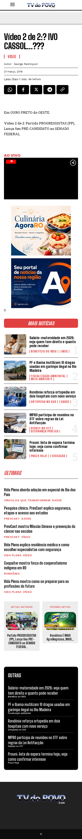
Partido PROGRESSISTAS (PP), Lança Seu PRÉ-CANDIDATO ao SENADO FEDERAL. (21, 641)
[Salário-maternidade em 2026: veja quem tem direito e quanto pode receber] (15, 344)
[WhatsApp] (10, 91)
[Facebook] (23, 91)
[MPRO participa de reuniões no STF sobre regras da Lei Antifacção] (15, 423)
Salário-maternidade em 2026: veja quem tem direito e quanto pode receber (52, 342)
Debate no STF (41, 428)
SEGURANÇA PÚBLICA (45, 431)
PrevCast (12, 518)
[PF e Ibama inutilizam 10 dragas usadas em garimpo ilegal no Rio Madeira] (15, 371)
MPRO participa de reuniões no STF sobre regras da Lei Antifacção (51, 419)
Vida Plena (12, 555)
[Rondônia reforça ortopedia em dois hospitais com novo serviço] (15, 397)
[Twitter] (36, 91)
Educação (58, 455)
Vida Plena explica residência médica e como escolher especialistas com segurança (36, 547)
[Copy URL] (62, 91)
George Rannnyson (26, 64)
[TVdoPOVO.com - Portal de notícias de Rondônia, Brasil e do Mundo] (41, 5)
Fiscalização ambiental (48, 376)
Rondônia (12, 573)
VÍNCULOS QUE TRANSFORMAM (27, 500)
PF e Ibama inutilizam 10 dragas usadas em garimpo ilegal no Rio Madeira (52, 366)
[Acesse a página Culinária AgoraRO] (41, 231)
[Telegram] (49, 91)
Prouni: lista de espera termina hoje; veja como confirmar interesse (52, 446)
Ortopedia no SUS (43, 401)
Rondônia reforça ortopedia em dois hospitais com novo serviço (52, 394)
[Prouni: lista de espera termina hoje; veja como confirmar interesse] (15, 449)
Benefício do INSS (44, 351)
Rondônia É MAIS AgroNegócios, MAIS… (60, 637)
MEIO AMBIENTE (42, 379)
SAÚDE (65, 401)
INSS (64, 351)
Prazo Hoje (39, 455)
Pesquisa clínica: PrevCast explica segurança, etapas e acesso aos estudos (37, 510)
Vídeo (25, 537)
